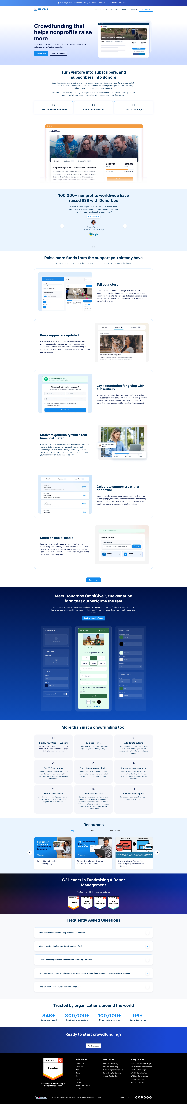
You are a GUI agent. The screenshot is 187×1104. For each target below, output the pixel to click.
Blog (77, 1070)
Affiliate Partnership (83, 1085)
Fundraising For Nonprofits (113, 1070)
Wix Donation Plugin (138, 1070)
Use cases (108, 1059)
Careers (78, 1073)
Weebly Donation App (139, 1073)
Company (124, 9)
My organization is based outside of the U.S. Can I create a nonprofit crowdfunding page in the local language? (85, 973)
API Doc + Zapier (137, 1082)
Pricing (105, 9)
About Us (79, 1067)
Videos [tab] (94, 831)
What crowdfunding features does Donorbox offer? (60, 946)
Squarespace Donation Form (141, 1067)
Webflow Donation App (139, 1076)
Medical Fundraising (110, 1067)
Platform (97, 9)
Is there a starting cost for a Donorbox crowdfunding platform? (65, 960)
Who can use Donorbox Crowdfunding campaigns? (60, 987)
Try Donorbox (93, 1046)
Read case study (93, 216)
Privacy (78, 1082)
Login (133, 9)
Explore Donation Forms (93, 618)
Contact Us (80, 1064)
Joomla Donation (137, 1079)
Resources (114, 9)
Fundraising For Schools (112, 1073)
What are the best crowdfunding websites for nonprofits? (63, 933)
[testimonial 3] (94, 246)
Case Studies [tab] (114, 831)
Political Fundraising (110, 1064)
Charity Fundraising (110, 1076)
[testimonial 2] (92, 246)
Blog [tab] (72, 831)
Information (82, 1059)
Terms (78, 1079)
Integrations (137, 1059)
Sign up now (145, 9)
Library (78, 1088)
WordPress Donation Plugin (141, 1064)
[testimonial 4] (96, 246)
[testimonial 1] (90, 246)
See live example (58, 53)
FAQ (77, 1076)
